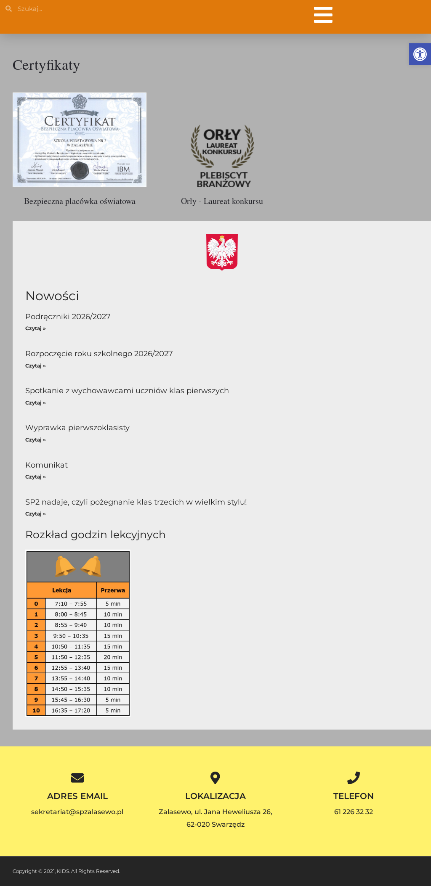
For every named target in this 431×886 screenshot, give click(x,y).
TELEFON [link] (353, 796)
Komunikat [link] (46, 465)
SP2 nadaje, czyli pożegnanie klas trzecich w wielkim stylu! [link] (136, 502)
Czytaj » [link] (35, 328)
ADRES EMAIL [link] (77, 796)
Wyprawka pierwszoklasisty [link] (77, 427)
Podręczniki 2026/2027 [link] (68, 316)
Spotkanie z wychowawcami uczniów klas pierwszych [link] (127, 390)
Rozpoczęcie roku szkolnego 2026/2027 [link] (99, 353)
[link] (420, 54)
